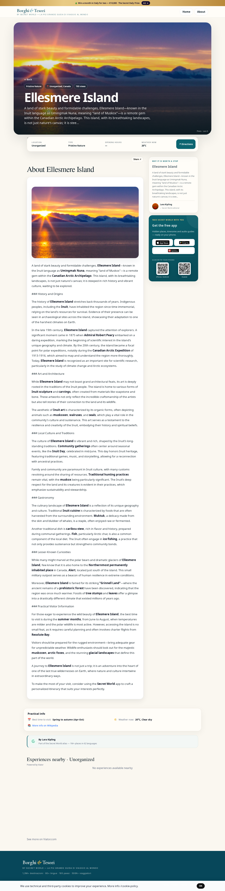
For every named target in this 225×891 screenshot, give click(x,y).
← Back (28, 79)
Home (186, 12)
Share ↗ (137, 159)
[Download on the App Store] (162, 242)
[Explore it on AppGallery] (173, 250)
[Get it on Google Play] (184, 242)
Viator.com (49, 839)
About (201, 12)
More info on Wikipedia (45, 725)
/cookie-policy (129, 886)
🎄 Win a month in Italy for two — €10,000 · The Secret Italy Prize (111, 3)
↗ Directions (186, 144)
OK (200, 886)
